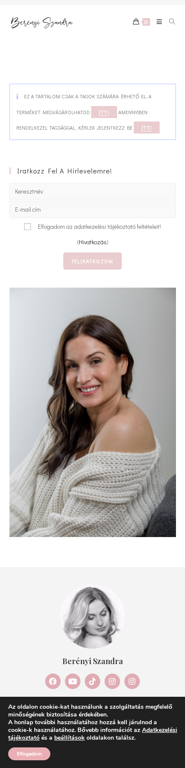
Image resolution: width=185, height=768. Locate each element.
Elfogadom (29, 753)
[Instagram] (112, 681)
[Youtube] (72, 681)
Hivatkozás (93, 242)
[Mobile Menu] (156, 22)
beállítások (69, 738)
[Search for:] (169, 22)
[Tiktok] (92, 681)
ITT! (104, 112)
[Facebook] (53, 681)
